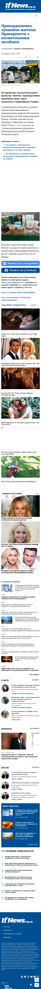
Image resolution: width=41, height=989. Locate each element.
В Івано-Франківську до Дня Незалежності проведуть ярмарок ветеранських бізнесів (18, 645)
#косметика (25, 297)
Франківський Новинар (22, 707)
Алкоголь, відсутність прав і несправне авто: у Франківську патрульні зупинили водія (19, 613)
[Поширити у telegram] (38, 57)
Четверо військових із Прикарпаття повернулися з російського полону (18, 857)
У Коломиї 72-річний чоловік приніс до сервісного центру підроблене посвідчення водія (20, 629)
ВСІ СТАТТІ (36, 680)
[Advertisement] (20, 188)
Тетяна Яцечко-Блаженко (23, 693)
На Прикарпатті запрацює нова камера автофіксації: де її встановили (19, 898)
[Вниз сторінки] (36, 985)
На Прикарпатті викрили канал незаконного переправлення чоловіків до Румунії (20, 156)
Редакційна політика (12, 934)
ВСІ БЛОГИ (36, 767)
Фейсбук (28, 287)
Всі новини (35, 675)
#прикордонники (9, 300)
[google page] (22, 976)
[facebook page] (25, 976)
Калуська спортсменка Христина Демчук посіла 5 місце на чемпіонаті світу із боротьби (20, 637)
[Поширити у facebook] (26, 57)
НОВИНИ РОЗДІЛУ (33, 844)
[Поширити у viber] (34, 57)
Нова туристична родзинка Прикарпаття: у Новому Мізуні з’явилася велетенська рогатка (27, 619)
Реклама (7, 937)
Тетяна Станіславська (24, 49)
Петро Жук (16, 720)
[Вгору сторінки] (36, 980)
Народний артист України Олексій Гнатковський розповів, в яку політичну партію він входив (19, 757)
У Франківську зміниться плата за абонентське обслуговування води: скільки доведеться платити (27, 588)
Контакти (7, 930)
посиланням (24, 125)
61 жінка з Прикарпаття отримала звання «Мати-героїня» (20, 652)
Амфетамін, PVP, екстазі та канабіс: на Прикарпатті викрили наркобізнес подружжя (20, 669)
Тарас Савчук (17, 779)
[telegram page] (35, 976)
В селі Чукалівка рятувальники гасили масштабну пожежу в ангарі (27, 658)
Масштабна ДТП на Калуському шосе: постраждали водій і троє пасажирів (18, 877)
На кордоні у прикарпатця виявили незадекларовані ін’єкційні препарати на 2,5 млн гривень (19, 147)
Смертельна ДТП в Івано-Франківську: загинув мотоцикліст (18, 871)
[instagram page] (38, 976)
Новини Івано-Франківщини (22, 292)
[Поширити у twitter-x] (30, 57)
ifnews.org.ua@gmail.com (12, 282)
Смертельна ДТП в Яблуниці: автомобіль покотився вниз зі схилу (19, 884)
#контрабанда (12, 297)
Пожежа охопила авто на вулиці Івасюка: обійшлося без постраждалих (18, 598)
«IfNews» (11, 125)
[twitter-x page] (28, 976)
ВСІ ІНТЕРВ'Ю (35, 728)
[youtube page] (31, 976)
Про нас (6, 927)
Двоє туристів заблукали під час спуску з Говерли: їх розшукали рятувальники (17, 605)
